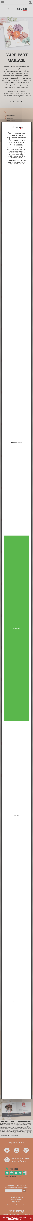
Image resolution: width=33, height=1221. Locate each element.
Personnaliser (16, 1002)
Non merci (16, 815)
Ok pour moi (16, 628)
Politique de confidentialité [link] (16, 442)
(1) (20, 1219)
